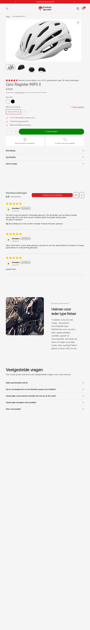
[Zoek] (77, 8)
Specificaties (11, 157)
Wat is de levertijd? (13, 409)
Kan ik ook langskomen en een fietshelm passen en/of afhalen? (31, 389)
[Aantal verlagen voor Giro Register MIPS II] (8, 131)
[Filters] (76, 195)
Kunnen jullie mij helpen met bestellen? (21, 402)
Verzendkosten (19, 92)
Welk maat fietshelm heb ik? (17, 383)
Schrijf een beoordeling (52, 195)
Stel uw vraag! (11, 164)
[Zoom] (78, 22)
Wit (8, 101)
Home (8, 16)
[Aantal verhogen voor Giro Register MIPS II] (15, 131)
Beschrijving (10, 151)
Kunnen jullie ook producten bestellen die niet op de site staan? (31, 396)
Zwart (13, 101)
